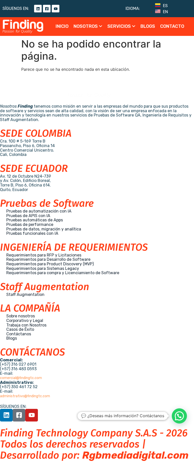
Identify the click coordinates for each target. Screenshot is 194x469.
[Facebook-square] (47, 8)
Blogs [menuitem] (147, 26)
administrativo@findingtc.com (25, 396)
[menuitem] (88, 26)
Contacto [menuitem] (172, 26)
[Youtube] (55, 8)
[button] (179, 416)
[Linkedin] (38, 8)
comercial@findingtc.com (21, 378)
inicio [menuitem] (62, 26)
